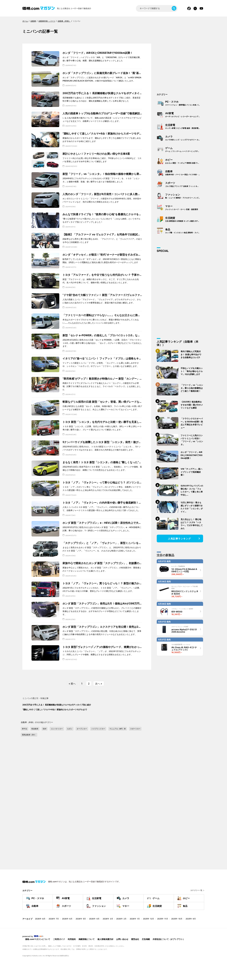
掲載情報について (87, 939)
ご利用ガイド (59, 939)
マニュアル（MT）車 (117, 729)
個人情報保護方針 (105, 939)
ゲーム (184, 149)
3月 (108, 919)
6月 (67, 919)
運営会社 (135, 939)
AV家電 (184, 115)
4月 (94, 919)
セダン (69, 729)
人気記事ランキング (179, 538)
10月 (176, 919)
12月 (148, 919)
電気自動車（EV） (29, 735)
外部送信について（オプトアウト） (169, 939)
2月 (121, 919)
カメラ (184, 138)
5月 (81, 919)
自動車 (184, 173)
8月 (40, 919)
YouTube (201, 8)
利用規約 (72, 939)
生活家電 (184, 126)
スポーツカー (135, 729)
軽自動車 (35, 729)
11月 (162, 919)
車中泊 (24, 729)
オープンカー (82, 729)
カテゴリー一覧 (196, 890)
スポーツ (184, 184)
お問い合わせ (122, 939)
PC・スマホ (184, 103)
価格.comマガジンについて (37, 939)
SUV (44, 729)
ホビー (184, 161)
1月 (135, 919)
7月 (54, 919)
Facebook (189, 8)
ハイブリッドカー (98, 729)
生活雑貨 (184, 219)
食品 (184, 231)
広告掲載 (146, 939)
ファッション (184, 196)
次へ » (98, 683)
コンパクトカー (57, 729)
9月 (191, 919)
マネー (181, 207)
